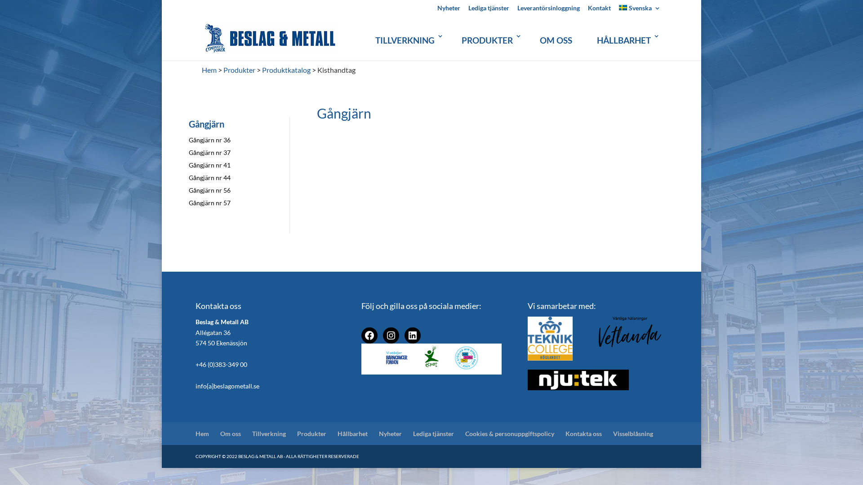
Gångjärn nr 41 (210, 165)
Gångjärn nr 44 (210, 177)
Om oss (556, 40)
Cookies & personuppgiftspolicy (509, 433)
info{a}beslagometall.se (227, 386)
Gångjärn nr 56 (210, 190)
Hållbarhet (624, 40)
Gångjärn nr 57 (210, 203)
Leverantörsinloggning (548, 8)
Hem (202, 433)
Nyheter (448, 8)
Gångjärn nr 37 (210, 152)
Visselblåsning (633, 433)
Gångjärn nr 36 (210, 140)
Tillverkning (405, 40)
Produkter (487, 40)
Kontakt (599, 8)
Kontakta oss (583, 433)
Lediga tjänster (488, 8)
